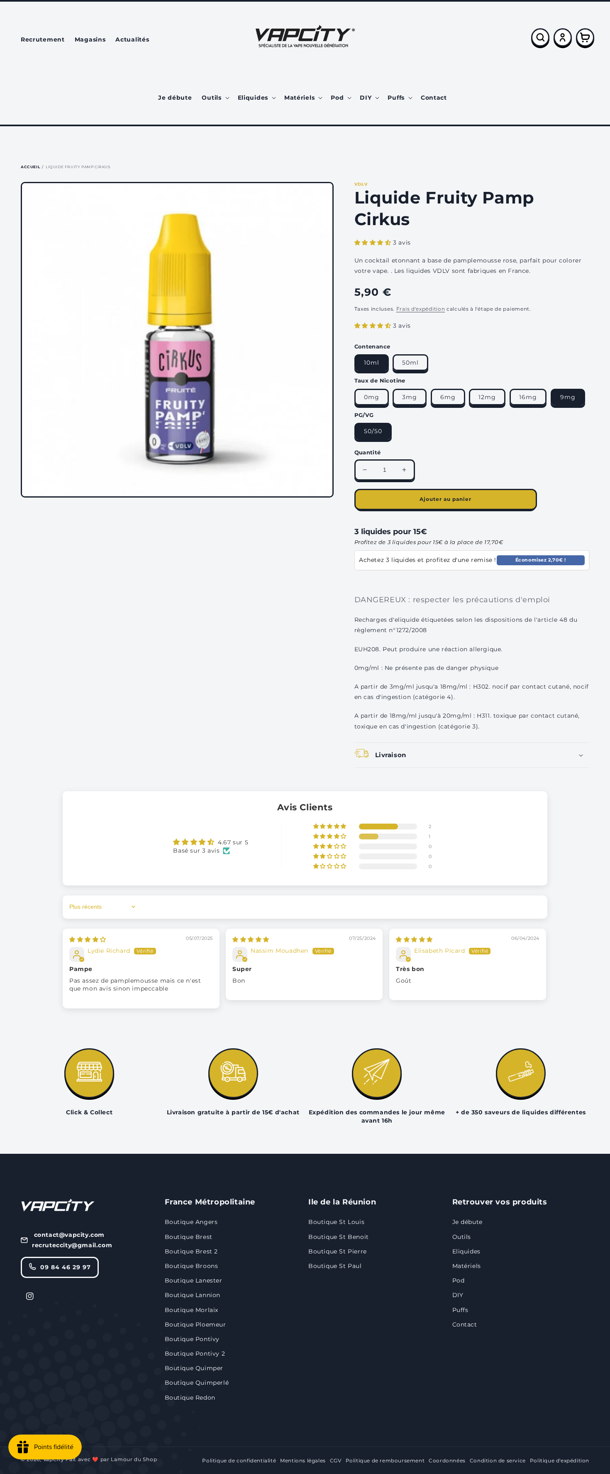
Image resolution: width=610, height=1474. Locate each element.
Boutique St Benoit (338, 1237)
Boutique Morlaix (192, 1310)
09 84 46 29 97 (65, 1267)
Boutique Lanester (193, 1280)
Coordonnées (447, 1460)
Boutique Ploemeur (195, 1324)
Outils (461, 1237)
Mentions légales (303, 1460)
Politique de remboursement (385, 1460)
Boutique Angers (191, 1222)
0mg (371, 397)
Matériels (466, 1266)
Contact (464, 1324)
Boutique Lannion (193, 1295)
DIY (458, 1295)
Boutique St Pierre (337, 1251)
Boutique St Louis (336, 1222)
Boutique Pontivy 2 (195, 1353)
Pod (458, 1280)
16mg (528, 397)
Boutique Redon (190, 1397)
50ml (410, 362)
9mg (568, 397)
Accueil (30, 166)
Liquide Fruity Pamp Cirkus (78, 166)
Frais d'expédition (420, 309)
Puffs (460, 1310)
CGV (336, 1460)
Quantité (367, 452)
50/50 (373, 431)
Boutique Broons (191, 1266)
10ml (371, 362)
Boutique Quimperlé (197, 1382)
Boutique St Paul (335, 1266)
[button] (214, 97)
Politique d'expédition (559, 1460)
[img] (87, 939)
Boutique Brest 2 (191, 1251)
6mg (448, 397)
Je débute (467, 1222)
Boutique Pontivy (192, 1339)
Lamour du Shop (134, 1459)
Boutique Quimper (194, 1368)
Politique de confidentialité (239, 1460)
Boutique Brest (188, 1237)
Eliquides (466, 1251)
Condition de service (498, 1460)
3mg (409, 397)
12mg (487, 397)
